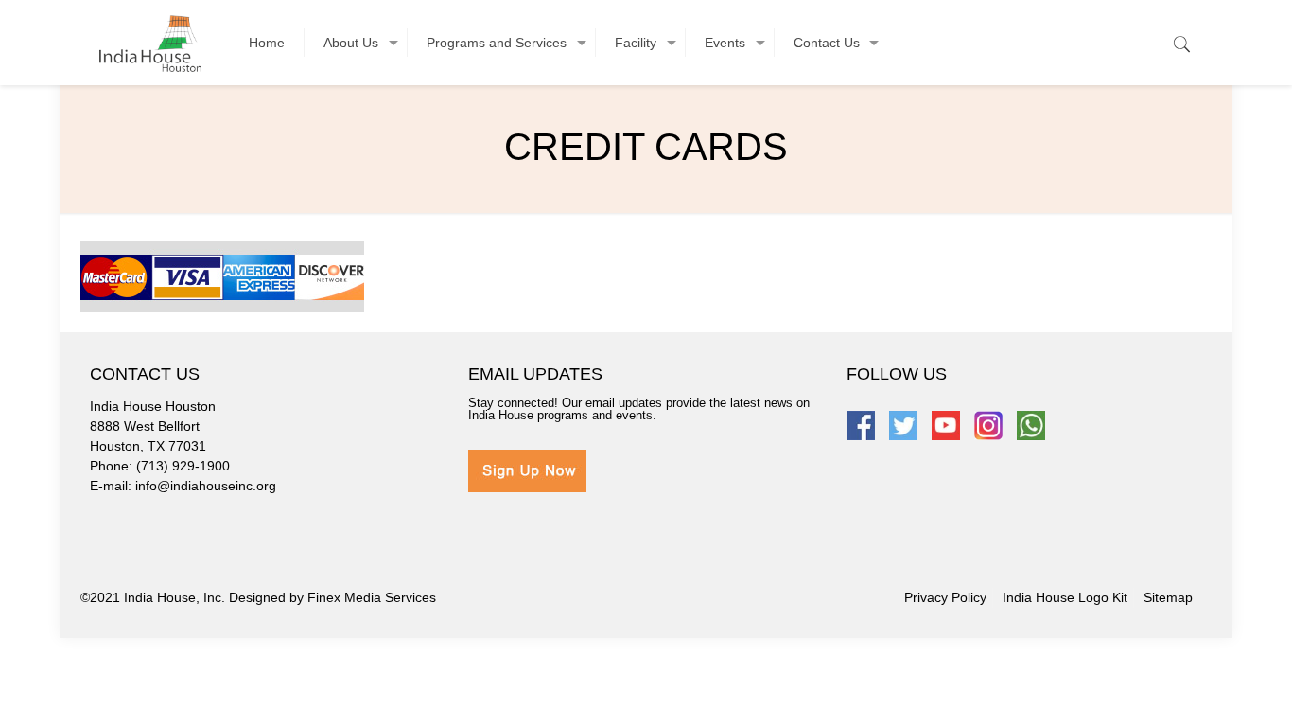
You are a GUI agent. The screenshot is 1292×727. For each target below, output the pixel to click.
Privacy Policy (945, 597)
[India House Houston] (150, 42)
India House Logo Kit (1065, 597)
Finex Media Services (371, 597)
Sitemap (1168, 597)
